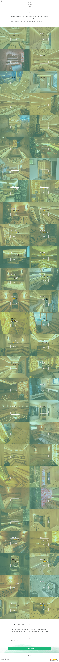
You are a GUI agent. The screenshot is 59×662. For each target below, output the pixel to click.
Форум (30, 8)
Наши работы (30, 4)
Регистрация (30, 14)
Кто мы (29, 2)
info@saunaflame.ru (18, 658)
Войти (29, 12)
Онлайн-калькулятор (30, 648)
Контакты (30, 10)
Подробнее (14, 39)
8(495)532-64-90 (25, 658)
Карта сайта (29, 655)
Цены (30, 6)
